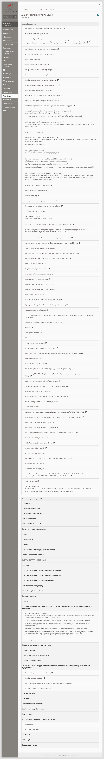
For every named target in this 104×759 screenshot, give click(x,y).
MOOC (26, 601)
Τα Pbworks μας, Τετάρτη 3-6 (35, 469)
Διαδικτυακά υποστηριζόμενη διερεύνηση (39, 550)
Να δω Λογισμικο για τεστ (34, 295)
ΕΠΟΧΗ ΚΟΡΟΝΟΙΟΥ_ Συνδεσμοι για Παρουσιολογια (42, 575)
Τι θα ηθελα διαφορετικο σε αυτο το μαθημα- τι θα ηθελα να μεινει (48, 458)
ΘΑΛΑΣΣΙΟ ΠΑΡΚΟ (31, 729)
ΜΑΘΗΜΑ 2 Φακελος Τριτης (34, 514)
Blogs (26, 544)
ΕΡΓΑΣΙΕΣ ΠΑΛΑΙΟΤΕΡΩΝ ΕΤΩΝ (35, 560)
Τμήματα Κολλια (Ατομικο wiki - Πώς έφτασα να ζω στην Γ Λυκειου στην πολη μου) (53, 353)
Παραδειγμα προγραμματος (34, 678)
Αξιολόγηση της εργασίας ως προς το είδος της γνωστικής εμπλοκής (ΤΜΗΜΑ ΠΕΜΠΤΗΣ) (55, 412)
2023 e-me (27, 735)
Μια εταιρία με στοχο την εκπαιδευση (38, 673)
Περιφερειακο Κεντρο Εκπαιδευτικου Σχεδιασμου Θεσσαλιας (46, 305)
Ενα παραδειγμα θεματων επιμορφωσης (39, 688)
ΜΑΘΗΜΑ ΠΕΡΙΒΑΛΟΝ (32, 508)
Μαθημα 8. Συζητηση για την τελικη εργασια (40, 248)
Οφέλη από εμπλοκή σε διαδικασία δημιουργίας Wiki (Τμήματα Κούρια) (49, 369)
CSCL (26, 534)
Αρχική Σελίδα (25, 10)
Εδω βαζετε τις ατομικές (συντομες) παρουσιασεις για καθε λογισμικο (49, 224)
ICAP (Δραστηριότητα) (32, 333)
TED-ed (26, 699)
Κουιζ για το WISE (31, 481)
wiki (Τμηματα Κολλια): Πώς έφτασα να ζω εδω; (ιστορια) (44, 29)
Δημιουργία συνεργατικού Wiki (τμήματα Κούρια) (42, 381)
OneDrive (28, 327)
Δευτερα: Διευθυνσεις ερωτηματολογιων (39, 54)
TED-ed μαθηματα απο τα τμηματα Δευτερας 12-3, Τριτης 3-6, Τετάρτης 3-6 (50, 433)
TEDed (27, 338)
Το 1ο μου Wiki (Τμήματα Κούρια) (36, 364)
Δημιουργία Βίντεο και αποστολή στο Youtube (41, 137)
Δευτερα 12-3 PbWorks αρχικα (35, 453)
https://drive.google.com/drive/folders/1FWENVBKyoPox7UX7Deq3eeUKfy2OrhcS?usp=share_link (57, 621)
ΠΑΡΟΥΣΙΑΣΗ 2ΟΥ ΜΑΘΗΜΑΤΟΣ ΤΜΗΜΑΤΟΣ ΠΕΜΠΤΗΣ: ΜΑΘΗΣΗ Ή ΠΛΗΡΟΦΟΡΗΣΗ (53, 417)
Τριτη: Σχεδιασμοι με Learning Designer (39, 90)
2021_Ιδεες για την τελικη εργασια (37, 279)
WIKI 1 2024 (28, 714)
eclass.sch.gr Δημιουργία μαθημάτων (38, 185)
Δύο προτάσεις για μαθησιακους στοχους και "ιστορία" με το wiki (47, 258)
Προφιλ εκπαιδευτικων (32, 660)
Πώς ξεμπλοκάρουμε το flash (35, 151)
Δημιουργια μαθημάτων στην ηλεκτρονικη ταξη (41, 101)
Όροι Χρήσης (62, 755)
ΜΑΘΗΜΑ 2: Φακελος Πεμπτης (35, 524)
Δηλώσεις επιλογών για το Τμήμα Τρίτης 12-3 (40, 422)
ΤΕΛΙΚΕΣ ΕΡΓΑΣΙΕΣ (30, 745)
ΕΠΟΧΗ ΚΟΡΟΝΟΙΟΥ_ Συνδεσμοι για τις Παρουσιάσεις (43, 570)
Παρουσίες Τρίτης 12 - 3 (33, 132)
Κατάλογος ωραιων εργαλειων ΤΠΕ (37, 211)
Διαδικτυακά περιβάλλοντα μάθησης (40, 10)
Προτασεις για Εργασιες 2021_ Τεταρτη (38, 284)
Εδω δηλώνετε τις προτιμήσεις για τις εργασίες (41, 49)
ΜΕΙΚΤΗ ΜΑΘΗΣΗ (30, 596)
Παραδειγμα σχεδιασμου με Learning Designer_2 (42, 85)
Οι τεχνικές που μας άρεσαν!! (35, 343)
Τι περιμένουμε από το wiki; (34, 358)
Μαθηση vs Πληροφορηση (33, 586)
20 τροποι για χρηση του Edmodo (36, 269)
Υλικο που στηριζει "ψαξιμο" (34, 709)
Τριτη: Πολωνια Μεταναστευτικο (36, 64)
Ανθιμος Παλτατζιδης (32, 486)
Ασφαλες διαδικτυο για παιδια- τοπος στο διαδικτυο (43, 322)
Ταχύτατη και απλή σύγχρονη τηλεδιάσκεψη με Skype (43, 122)
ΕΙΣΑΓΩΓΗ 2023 (29, 693)
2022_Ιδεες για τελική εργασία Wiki (37, 391)
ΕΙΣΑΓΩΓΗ (27, 503)
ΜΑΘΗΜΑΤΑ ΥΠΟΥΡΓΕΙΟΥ (34, 216)
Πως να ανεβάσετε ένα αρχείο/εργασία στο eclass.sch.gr (44, 173)
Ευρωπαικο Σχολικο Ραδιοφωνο (36, 310)
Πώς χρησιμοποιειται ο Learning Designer (39, 70)
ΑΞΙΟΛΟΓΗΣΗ (28, 539)
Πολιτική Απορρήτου (73, 755)
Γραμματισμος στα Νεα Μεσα (35, 613)
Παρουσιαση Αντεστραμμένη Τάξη (37, 438)
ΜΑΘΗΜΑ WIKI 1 (30, 519)
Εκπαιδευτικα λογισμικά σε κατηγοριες (38, 274)
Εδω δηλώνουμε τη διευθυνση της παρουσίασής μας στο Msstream (48, 238)
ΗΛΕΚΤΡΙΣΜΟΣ (30, 724)
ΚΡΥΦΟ (26, 565)
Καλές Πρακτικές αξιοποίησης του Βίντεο (39, 443)
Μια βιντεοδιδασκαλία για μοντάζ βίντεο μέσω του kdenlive (45, 386)
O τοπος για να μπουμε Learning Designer (39, 75)
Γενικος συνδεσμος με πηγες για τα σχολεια (40, 201)
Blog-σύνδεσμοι (29, 650)
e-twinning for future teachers (34, 591)
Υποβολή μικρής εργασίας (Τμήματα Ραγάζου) (40, 402)
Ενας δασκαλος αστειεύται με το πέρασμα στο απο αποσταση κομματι (49, 106)
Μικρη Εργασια (29, 740)
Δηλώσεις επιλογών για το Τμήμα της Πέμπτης (41, 427)
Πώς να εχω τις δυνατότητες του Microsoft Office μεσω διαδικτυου (48, 159)
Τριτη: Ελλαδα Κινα (31, 59)
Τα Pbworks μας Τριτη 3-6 (34, 463)
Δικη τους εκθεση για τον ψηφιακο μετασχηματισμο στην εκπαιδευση (49, 683)
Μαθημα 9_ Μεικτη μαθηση (34, 264)
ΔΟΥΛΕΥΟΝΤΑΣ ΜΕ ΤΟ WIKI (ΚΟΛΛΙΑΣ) (37, 645)
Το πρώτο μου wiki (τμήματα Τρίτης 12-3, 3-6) (40, 348)
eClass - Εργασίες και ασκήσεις (35, 191)
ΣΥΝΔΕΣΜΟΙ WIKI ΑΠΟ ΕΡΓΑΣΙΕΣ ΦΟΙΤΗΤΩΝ (40, 719)
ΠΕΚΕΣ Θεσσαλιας (31, 196)
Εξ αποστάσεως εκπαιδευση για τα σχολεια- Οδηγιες (43, 206)
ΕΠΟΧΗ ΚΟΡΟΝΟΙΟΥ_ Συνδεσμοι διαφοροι (39, 581)
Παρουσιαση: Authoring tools (35, 448)
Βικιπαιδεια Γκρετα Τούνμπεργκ (36, 39)
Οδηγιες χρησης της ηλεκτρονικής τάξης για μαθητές (43, 95)
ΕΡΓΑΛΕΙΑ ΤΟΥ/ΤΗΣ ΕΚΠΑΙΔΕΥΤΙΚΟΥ (36, 655)
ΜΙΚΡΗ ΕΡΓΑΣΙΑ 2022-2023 (33, 704)
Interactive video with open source (37, 34)
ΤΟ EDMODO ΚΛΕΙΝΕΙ (32, 407)
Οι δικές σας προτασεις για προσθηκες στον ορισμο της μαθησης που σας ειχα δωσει (54, 230)
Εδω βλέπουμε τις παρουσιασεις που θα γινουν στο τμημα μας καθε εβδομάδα (52, 243)
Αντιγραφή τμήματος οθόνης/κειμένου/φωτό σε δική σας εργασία (47, 111)
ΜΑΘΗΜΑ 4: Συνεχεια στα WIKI (35, 529)
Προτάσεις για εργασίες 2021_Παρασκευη (39, 289)
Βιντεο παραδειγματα (32, 640)
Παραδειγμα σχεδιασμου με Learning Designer (41, 80)
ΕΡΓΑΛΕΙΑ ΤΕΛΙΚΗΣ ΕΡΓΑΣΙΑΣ (34, 555)
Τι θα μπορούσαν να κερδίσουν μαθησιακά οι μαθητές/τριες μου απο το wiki (51, 253)
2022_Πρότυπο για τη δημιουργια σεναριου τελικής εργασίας (46, 396)
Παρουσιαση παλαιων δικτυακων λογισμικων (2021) (43, 300)
